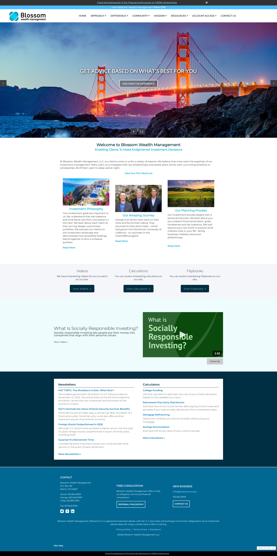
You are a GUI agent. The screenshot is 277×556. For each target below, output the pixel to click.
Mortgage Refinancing (156, 414)
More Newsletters (69, 454)
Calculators (151, 384)
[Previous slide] (3, 83)
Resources (178, 15)
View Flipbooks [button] (193, 288)
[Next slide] (274, 83)
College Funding (153, 390)
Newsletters (67, 384)
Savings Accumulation (156, 427)
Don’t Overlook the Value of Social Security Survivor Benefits (94, 409)
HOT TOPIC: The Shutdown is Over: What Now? (86, 390)
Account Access (203, 15)
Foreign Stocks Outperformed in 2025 (80, 424)
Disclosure (155, 529)
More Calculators (154, 438)
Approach (97, 15)
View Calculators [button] (137, 288)
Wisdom (159, 15)
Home (82, 15)
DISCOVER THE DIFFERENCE (138, 83)
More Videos (61, 342)
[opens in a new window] (62, 512)
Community (140, 15)
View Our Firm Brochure (138, 173)
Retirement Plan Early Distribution (163, 402)
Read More (69, 247)
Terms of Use (140, 529)
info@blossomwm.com (185, 491)
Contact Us (228, 15)
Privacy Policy (123, 529)
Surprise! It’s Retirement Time (76, 439)
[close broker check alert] (206, 2)
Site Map (58, 545)
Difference (118, 15)
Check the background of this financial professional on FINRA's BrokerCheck (137, 2)
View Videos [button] (80, 288)
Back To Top (265, 548)
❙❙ (142, 131)
